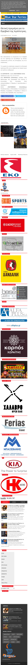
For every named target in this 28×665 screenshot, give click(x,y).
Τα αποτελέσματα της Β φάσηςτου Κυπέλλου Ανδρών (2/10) (15, 618)
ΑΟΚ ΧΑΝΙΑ (4, 556)
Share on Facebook (8, 96)
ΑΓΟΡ (2, 553)
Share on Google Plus (9, 99)
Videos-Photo (4, 582)
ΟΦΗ (2, 579)
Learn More (12, 10)
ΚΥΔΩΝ (3, 576)
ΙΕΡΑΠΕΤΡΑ (4, 573)
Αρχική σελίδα (13, 154)
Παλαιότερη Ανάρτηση (22, 154)
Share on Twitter (21, 96)
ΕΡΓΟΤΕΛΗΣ (4, 565)
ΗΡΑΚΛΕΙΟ (3, 568)
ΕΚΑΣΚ (3, 559)
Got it (17, 10)
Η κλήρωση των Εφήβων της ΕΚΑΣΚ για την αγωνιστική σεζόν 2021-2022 (15, 610)
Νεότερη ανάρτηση (5, 154)
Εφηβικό (15, 35)
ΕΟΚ (2, 562)
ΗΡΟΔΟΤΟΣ (4, 570)
